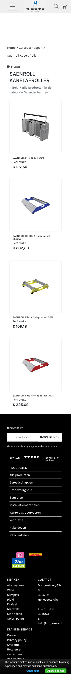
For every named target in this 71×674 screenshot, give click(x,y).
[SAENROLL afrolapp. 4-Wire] (35, 127)
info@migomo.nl (50, 623)
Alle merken (15, 585)
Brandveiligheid (20, 490)
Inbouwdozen (19, 535)
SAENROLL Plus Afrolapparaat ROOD (33, 395)
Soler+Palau (15, 618)
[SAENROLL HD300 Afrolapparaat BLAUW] (35, 205)
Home (11, 47)
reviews (14, 458)
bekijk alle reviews (52, 459)
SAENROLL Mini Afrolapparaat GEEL (33, 317)
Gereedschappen (21, 482)
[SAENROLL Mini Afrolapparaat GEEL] (35, 286)
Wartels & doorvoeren (25, 512)
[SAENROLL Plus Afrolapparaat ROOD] (35, 365)
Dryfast (12, 604)
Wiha (11, 590)
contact (13, 635)
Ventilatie (16, 520)
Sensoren (16, 497)
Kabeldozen (17, 527)
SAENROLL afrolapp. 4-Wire (28, 157)
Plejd (10, 599)
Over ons (13, 645)
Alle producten (19, 475)
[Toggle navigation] (12, 6)
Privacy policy (16, 640)
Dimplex (13, 595)
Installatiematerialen (24, 505)
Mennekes (14, 614)
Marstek (13, 609)
